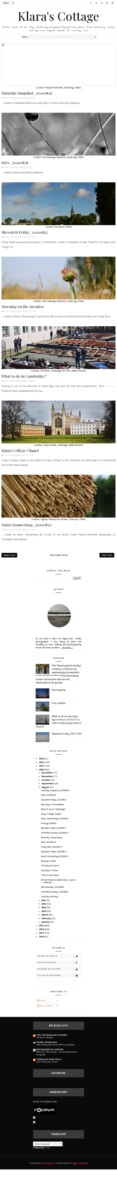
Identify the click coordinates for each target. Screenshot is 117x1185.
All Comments (46, 1006)
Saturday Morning (49, 896)
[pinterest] (101, 3)
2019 (41, 925)
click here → (67, 647)
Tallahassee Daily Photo (48, 1059)
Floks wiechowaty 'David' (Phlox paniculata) (55, 1045)
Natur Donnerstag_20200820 (27, 524)
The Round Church (50, 865)
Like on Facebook (46, 962)
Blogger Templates (79, 1163)
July (44, 900)
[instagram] (107, 3)
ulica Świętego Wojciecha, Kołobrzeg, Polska (63, 157)
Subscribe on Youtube (49, 969)
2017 (41, 933)
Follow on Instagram (48, 975)
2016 (41, 936)
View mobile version (59, 555)
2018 (41, 929)
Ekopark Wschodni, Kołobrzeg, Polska (63, 87)
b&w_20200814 (48, 842)
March (45, 915)
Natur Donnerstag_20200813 (55, 856)
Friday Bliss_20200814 (51, 847)
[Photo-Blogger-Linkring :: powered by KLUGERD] (57, 1117)
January (46, 922)
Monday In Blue (48, 861)
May (44, 907)
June (44, 904)
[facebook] (91, 3)
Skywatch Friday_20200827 (25, 232)
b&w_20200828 (15, 162)
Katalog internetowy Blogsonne (47, 1127)
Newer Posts (9, 555)
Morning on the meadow (23, 306)
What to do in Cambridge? (24, 376)
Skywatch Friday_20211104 (66, 733)
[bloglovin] (112, 3)
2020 (41, 769)
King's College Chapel (20, 450)
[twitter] (96, 3)
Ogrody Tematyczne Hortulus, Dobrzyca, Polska (63, 519)
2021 (41, 766)
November (47, 776)
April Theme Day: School (47, 1062)
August (46, 787)
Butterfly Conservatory (51, 837)
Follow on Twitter (47, 956)
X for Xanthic (59, 703)
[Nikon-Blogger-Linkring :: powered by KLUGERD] (57, 1122)
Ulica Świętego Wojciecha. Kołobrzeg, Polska (63, 301)
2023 (41, 758)
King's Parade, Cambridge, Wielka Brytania (63, 445)
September (48, 783)
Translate (55, 1147)
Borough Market (48, 823)
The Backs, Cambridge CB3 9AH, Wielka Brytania (63, 371)
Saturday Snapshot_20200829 (27, 92)
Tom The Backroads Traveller (51, 1035)
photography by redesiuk (49, 1049)
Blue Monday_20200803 (52, 887)
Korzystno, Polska (63, 227)
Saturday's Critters (49, 870)
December (47, 772)
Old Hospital (59, 690)
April (44, 911)
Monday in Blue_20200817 (53, 828)
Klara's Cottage (58, 16)
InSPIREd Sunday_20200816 (54, 833)
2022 (41, 762)
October (46, 780)
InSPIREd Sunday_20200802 (54, 892)
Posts (42, 1000)
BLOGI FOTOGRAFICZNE (45, 1101)
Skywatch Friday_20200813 (54, 851)
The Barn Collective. (45, 1037)
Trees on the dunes (50, 875)
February (47, 918)
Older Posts (106, 555)
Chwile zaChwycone (46, 1042)
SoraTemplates (47, 1163)
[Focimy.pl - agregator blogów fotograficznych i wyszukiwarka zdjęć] (44, 1110)
